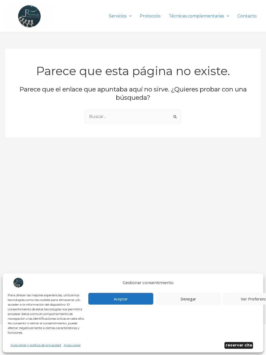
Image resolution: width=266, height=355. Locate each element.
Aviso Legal (72, 345)
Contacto (247, 16)
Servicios (118, 16)
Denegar (188, 298)
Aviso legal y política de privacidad (35, 345)
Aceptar (121, 298)
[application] (129, 16)
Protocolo (150, 16)
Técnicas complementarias (196, 16)
